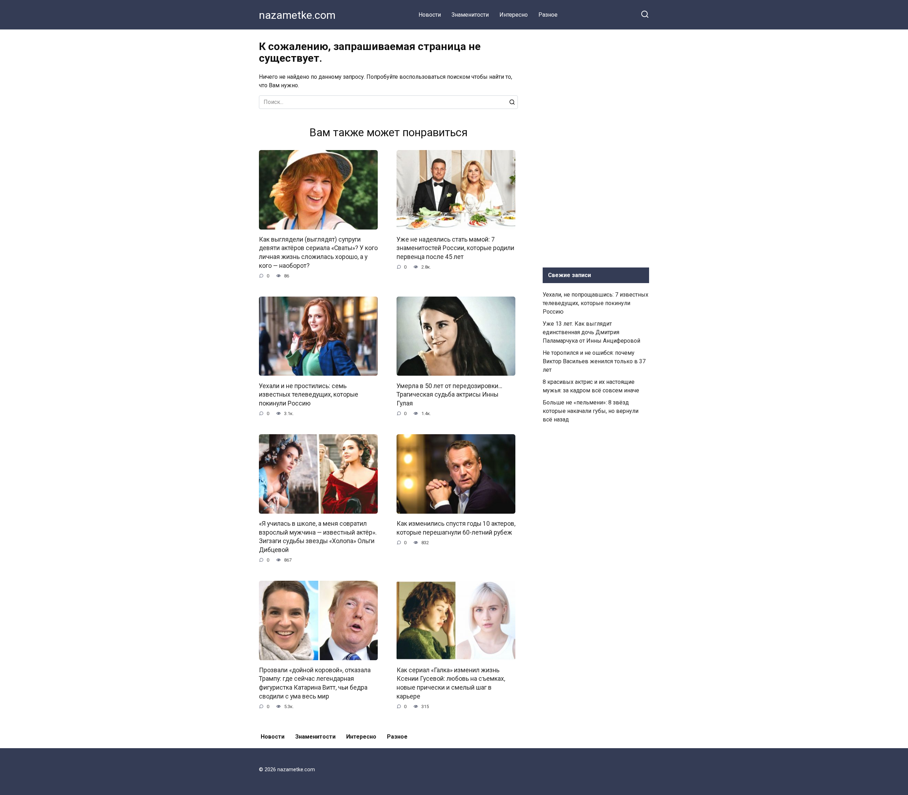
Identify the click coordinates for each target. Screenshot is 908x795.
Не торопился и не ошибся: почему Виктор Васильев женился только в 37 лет (594, 361)
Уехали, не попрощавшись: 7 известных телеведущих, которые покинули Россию (595, 303)
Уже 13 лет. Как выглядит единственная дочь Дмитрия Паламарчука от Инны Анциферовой (591, 332)
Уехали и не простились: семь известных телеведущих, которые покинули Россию (308, 394)
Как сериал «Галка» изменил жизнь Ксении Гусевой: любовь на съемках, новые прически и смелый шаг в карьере (451, 683)
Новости (430, 14)
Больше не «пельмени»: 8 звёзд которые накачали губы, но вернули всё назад (590, 411)
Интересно (513, 14)
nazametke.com (297, 15)
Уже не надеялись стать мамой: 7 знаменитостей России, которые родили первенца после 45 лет (455, 248)
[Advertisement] (596, 146)
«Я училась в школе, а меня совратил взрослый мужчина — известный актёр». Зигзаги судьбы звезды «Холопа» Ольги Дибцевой (318, 536)
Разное (548, 14)
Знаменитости (470, 14)
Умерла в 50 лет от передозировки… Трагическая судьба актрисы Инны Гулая (449, 394)
